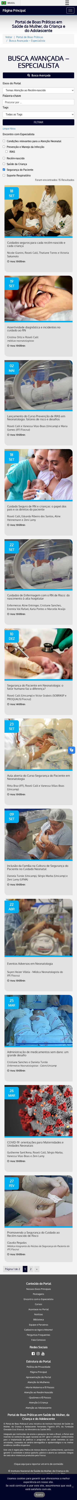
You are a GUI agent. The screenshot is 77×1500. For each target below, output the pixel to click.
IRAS (12, 151)
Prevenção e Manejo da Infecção (25, 146)
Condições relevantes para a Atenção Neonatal (34, 141)
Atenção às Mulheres (39, 1382)
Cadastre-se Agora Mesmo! (38, 1329)
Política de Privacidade (38, 1366)
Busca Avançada (40, 75)
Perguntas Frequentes (38, 1334)
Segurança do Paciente (20, 169)
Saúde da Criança (17, 164)
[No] (72, 1487)
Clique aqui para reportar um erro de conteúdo (38, 1464)
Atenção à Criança (38, 1402)
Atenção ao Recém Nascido (38, 1392)
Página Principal (14, 10)
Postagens (38, 1294)
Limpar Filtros (9, 128)
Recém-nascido (16, 158)
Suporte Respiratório (19, 175)
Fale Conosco (38, 1339)
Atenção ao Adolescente (38, 1407)
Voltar (8, 37)
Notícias (38, 1314)
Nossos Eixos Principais (38, 1289)
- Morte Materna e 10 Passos (39, 1387)
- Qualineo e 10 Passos (39, 1397)
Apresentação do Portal (38, 1377)
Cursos (38, 1304)
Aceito (39, 1494)
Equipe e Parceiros (38, 1324)
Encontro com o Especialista (38, 1299)
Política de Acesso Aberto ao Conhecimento (43, 1450)
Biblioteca (38, 1319)
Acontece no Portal (38, 1309)
